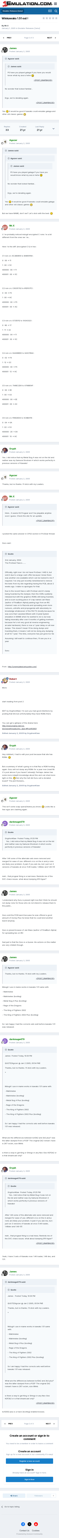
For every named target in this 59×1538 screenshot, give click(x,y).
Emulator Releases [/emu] (29, 28)
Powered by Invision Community (29, 1534)
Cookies (36, 1530)
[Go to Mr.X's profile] (5, 227)
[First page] (3, 38)
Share (15, 1496)
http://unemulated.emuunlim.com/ (22, 667)
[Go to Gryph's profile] (5, 450)
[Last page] (55, 38)
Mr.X (6, 26)
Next (49, 38)
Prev (9, 38)
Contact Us (24, 1530)
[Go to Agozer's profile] (5, 142)
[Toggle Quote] (6, 59)
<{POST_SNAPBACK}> (43, 80)
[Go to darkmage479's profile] (5, 823)
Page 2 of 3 (29, 38)
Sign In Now (29, 1479)
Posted (19, 51)
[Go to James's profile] (5, 50)
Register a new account (29, 1461)
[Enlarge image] (32, 75)
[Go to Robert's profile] (5, 680)
